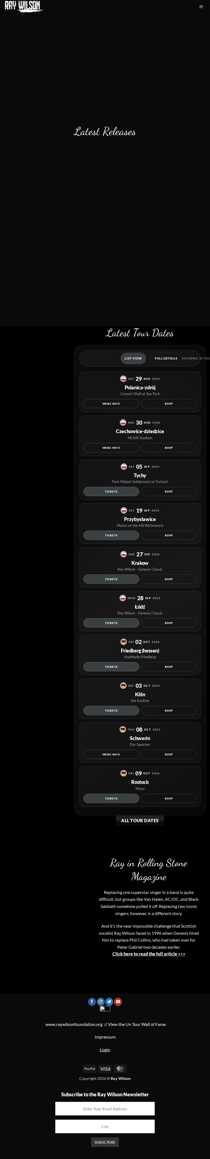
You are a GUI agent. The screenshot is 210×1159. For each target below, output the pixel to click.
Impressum (105, 1036)
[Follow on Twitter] (109, 1002)
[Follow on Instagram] (101, 1002)
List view (133, 358)
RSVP (169, 403)
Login (105, 1049)
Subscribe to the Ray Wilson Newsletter (105, 1094)
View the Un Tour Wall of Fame (137, 1024)
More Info (111, 403)
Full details (166, 358)
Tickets (111, 491)
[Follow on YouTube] (118, 1002)
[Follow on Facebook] (92, 1002)
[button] (201, 6)
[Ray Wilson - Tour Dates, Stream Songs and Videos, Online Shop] (27, 7)
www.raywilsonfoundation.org (74, 1024)
